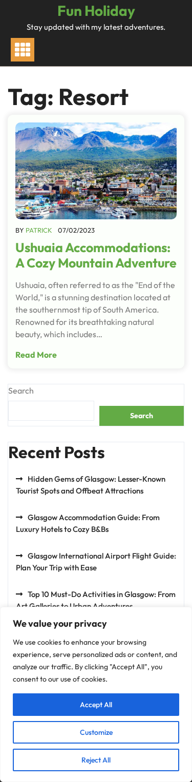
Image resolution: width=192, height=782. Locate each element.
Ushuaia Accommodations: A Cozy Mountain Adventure (96, 255)
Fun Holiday (96, 10)
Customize (96, 732)
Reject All (96, 760)
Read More (36, 354)
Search (21, 390)
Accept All (96, 704)
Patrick (39, 230)
